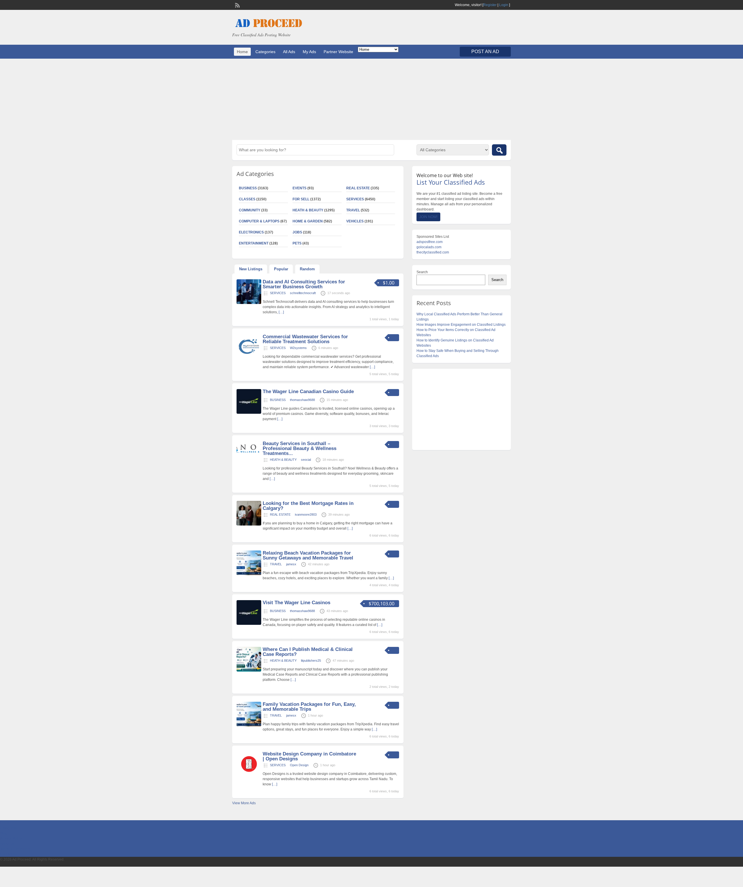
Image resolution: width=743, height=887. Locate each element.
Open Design (299, 765)
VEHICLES (355, 221)
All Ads (289, 51)
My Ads (309, 51)
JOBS (297, 232)
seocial (306, 459)
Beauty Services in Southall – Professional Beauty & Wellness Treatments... (299, 448)
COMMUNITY (249, 210)
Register (490, 5)
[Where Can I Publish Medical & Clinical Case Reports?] (249, 670)
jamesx (291, 564)
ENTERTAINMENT (253, 243)
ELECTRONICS (251, 232)
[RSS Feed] (237, 4)
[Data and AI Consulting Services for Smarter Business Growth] (249, 303)
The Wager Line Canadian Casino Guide (308, 391)
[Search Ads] (499, 150)
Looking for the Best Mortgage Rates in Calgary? (308, 506)
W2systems (298, 348)
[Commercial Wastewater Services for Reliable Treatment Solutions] (249, 358)
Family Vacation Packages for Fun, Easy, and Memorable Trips (309, 706)
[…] (281, 312)
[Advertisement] (371, 99)
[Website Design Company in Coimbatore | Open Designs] (249, 775)
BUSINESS (248, 188)
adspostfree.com (429, 242)
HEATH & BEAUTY (308, 210)
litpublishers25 (311, 660)
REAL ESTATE (358, 188)
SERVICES (355, 199)
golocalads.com (428, 247)
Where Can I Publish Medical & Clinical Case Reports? (308, 652)
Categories (265, 51)
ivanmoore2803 (306, 514)
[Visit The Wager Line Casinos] (249, 624)
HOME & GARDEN (308, 221)
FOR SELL (301, 199)
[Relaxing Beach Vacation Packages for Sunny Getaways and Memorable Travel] (249, 574)
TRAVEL (353, 210)
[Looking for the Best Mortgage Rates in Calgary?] (249, 524)
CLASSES (247, 199)
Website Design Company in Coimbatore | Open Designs (309, 756)
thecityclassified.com (432, 252)
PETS (297, 243)
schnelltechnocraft (303, 293)
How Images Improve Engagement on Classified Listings (461, 325)
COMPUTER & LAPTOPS (259, 221)
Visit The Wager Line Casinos (296, 602)
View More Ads (244, 803)
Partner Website (338, 51)
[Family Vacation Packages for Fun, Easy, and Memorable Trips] (249, 725)
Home (242, 51)
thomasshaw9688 (302, 400)
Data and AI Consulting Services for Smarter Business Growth (304, 284)
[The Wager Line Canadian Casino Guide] (249, 413)
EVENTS (299, 188)
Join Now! (428, 217)
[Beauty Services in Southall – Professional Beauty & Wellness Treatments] (249, 454)
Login (503, 5)
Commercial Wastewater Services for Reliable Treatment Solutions (305, 339)
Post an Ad (485, 51)
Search (422, 272)
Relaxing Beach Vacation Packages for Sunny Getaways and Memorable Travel (308, 555)
